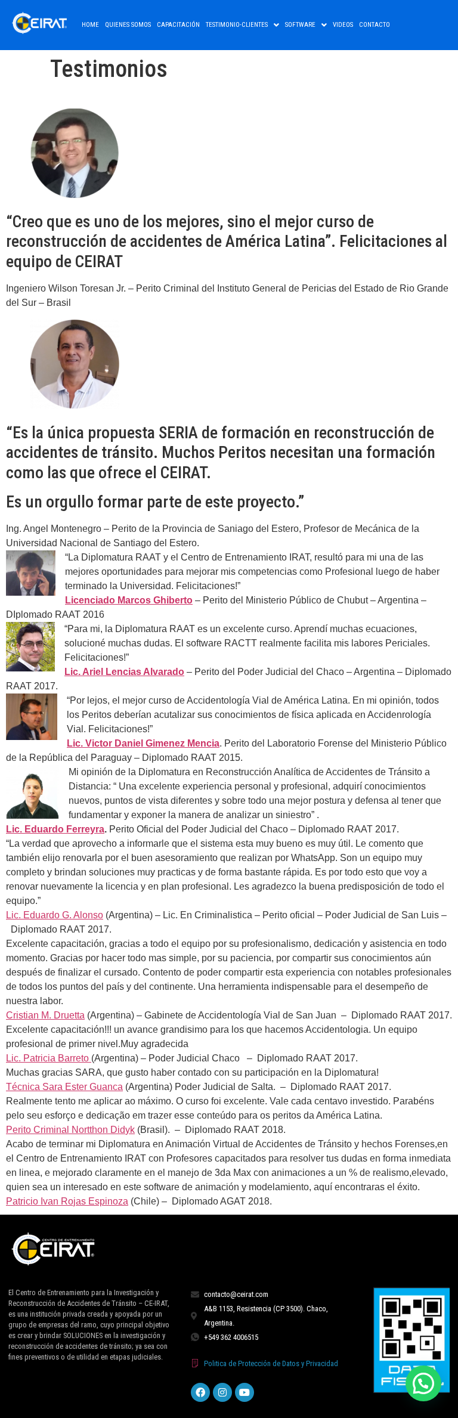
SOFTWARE (300, 25)
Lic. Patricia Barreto (48, 1058)
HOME (90, 25)
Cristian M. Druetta (45, 1015)
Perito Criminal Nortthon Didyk (70, 1130)
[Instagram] (222, 1392)
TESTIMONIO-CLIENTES (237, 25)
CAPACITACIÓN (178, 25)
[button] (242, 25)
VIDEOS (343, 25)
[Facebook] (200, 1392)
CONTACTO (374, 25)
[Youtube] (244, 1392)
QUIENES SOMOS (128, 25)
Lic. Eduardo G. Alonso (54, 915)
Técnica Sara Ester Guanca (64, 1087)
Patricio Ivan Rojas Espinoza (67, 1201)
